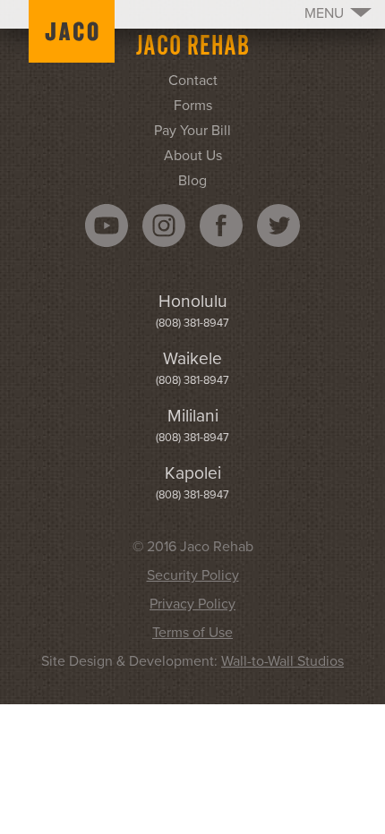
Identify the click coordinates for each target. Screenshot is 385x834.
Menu (324, 13)
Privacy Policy (192, 604)
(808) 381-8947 (192, 323)
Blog (192, 181)
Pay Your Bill (192, 131)
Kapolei (193, 473)
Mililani (192, 415)
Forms (193, 106)
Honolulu (192, 301)
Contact (193, 80)
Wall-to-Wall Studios (282, 661)
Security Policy (193, 575)
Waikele (192, 358)
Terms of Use (192, 633)
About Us (193, 156)
